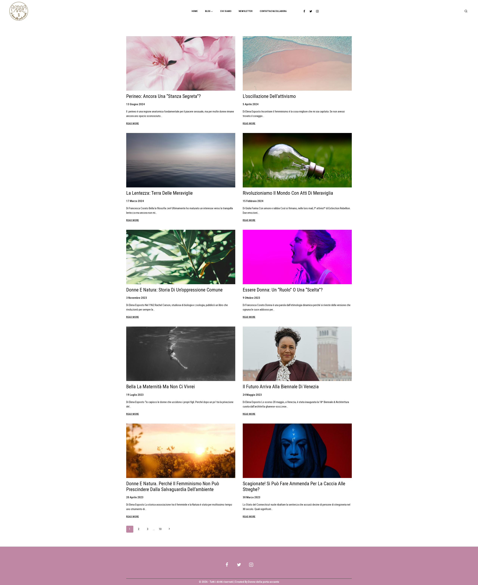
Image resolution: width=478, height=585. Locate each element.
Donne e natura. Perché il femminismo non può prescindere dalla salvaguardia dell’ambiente (172, 486)
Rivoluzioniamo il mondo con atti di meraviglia (288, 193)
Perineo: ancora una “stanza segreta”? (163, 96)
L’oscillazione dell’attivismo (269, 96)
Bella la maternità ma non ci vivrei (160, 386)
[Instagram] (317, 11)
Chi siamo (225, 11)
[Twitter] (311, 11)
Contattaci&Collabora (273, 11)
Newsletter (245, 11)
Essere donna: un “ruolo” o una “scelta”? (283, 290)
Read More (132, 123)
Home (195, 11)
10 (160, 529)
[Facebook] (304, 11)
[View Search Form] (466, 11)
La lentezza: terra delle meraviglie (159, 193)
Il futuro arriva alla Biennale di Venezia (281, 386)
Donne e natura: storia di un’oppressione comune (174, 290)
